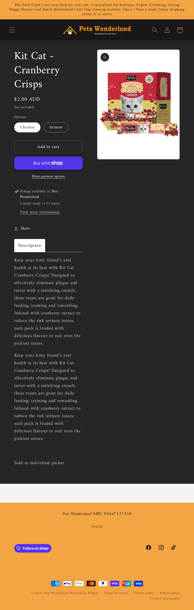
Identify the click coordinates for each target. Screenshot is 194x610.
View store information (40, 212)
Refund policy (170, 593)
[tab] (29, 245)
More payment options (48, 176)
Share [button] (25, 228)
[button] (12, 30)
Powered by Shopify (84, 593)
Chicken (27, 127)
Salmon (56, 127)
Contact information (165, 598)
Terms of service (116, 593)
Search (96, 526)
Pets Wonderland (56, 593)
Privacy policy (144, 593)
